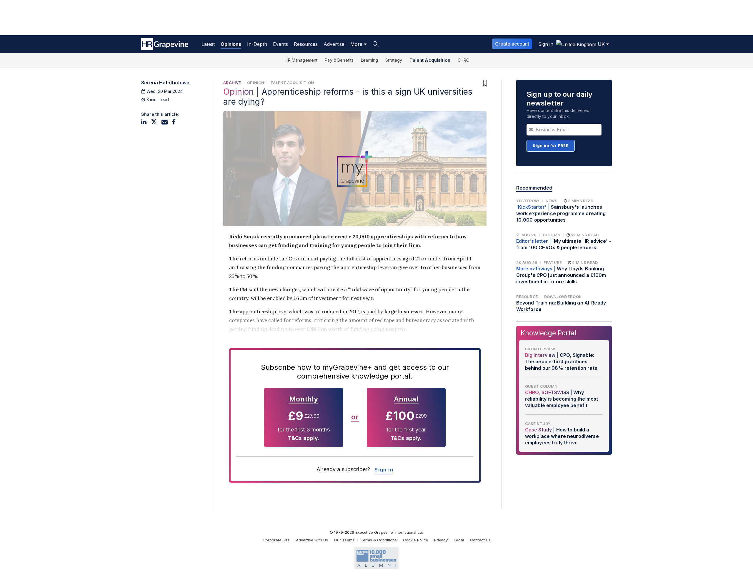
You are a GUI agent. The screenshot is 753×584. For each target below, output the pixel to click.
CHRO (464, 60)
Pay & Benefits (339, 60)
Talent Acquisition (429, 60)
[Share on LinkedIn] (143, 122)
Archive (232, 82)
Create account (512, 44)
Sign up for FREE (551, 145)
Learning (369, 60)
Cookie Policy (415, 540)
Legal (459, 540)
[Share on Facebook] (174, 122)
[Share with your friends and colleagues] (164, 122)
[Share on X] (154, 122)
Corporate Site (276, 540)
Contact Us (480, 540)
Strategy (393, 60)
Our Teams (344, 540)
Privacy (441, 540)
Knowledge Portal (548, 333)
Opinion (255, 82)
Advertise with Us (312, 540)
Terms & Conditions (379, 540)
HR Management (301, 60)
